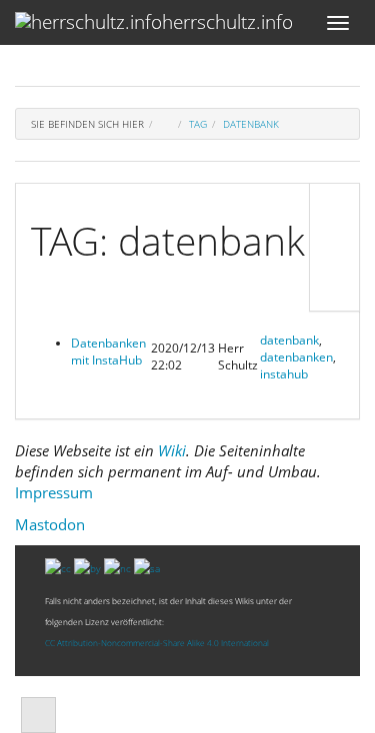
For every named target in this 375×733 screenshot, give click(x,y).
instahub (284, 374)
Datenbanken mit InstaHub (108, 351)
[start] (166, 124)
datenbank (251, 124)
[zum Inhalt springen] (38, 715)
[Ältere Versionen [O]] (334, 247)
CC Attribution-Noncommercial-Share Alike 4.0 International (157, 642)
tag (198, 124)
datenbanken (296, 357)
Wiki (172, 450)
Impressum (54, 492)
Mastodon (50, 524)
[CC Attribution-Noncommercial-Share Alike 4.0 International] (102, 567)
